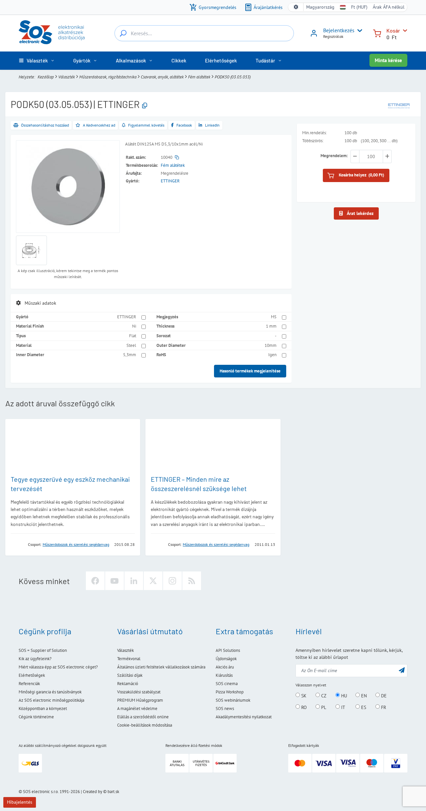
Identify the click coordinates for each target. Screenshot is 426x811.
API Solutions (228, 650)
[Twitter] (153, 580)
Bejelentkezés (338, 30)
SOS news (225, 708)
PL (323, 707)
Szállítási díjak (129, 675)
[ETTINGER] (398, 105)
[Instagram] (172, 580)
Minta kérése (388, 60)
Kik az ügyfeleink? (35, 658)
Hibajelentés (19, 802)
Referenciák (29, 683)
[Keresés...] (123, 33)
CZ (323, 695)
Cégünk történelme (36, 717)
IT (342, 707)
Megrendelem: (334, 156)
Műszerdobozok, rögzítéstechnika (107, 77)
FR (383, 707)
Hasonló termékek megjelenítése (250, 371)
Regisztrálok (333, 36)
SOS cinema (227, 683)
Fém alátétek (199, 77)
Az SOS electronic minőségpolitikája (51, 700)
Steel (131, 345)
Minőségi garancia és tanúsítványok (50, 692)
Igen (272, 354)
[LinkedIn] (133, 580)
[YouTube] (114, 580)
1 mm (271, 326)
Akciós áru (225, 667)
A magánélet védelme (137, 708)
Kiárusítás (224, 675)
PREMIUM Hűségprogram (140, 700)
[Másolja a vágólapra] (144, 105)
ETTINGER (170, 181)
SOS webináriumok (233, 700)
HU (343, 695)
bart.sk (113, 791)
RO (303, 707)
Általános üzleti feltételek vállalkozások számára (161, 667)
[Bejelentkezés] (314, 36)
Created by (92, 791)
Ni (134, 326)
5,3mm (129, 354)
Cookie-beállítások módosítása (144, 725)
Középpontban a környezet (43, 708)
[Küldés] (401, 670)
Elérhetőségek (32, 675)
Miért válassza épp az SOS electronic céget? (58, 667)
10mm (271, 345)
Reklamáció (127, 683)
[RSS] (191, 580)
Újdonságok (226, 658)
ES (363, 707)
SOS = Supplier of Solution (43, 650)
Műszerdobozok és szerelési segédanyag (76, 544)
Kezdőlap (46, 77)
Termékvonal (128, 658)
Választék (66, 77)
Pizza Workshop (230, 692)
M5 (274, 317)
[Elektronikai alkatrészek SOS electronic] (52, 32)
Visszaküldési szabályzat (138, 692)
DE (383, 695)
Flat (132, 336)
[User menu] (358, 30)
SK (303, 695)
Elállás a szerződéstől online (143, 717)
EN (363, 695)
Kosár (393, 30)
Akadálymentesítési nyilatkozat (244, 717)
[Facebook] (95, 580)
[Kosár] (377, 32)
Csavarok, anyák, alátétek (162, 77)
